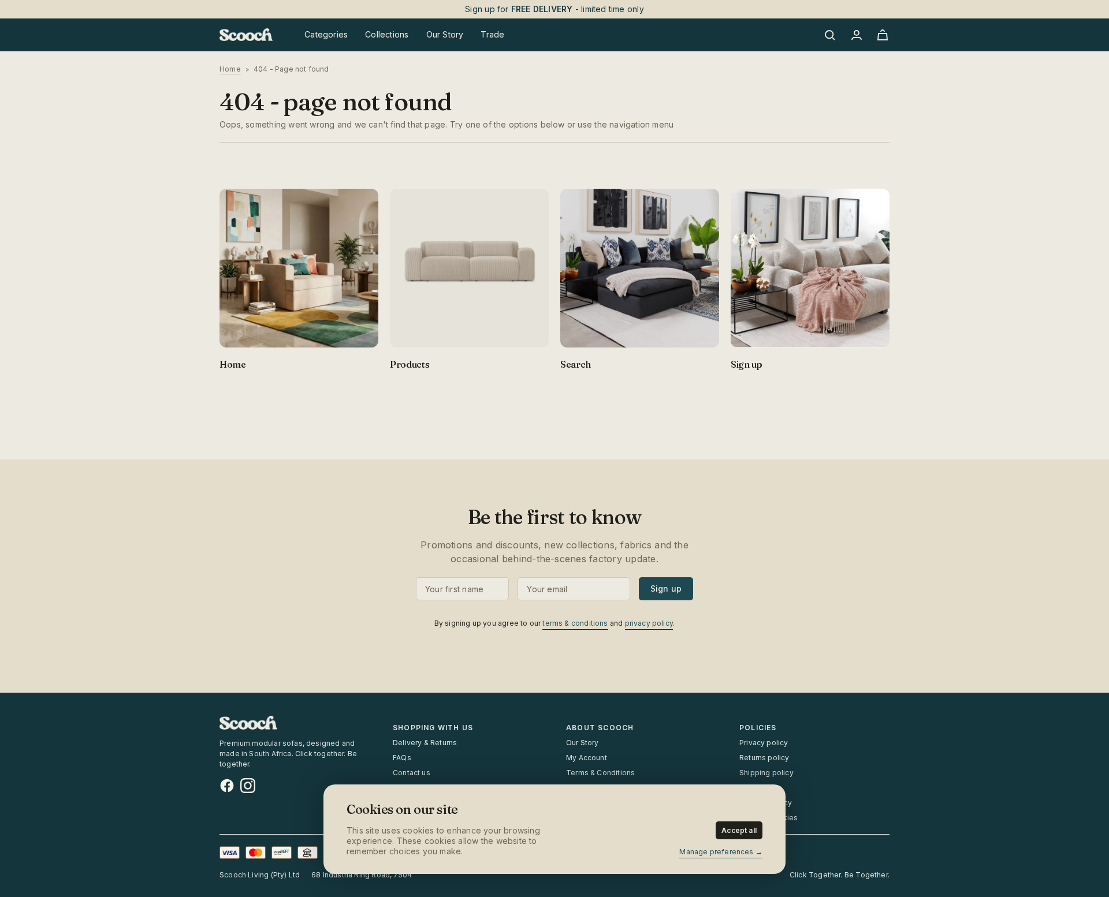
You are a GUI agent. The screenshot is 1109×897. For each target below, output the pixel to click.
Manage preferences (716, 851)
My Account (586, 757)
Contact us (411, 772)
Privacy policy (763, 742)
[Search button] (832, 34)
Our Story (582, 742)
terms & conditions (575, 623)
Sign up (666, 588)
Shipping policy (766, 772)
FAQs (402, 757)
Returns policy (764, 757)
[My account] (856, 34)
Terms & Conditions (600, 772)
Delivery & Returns (425, 742)
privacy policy (649, 623)
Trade (492, 34)
